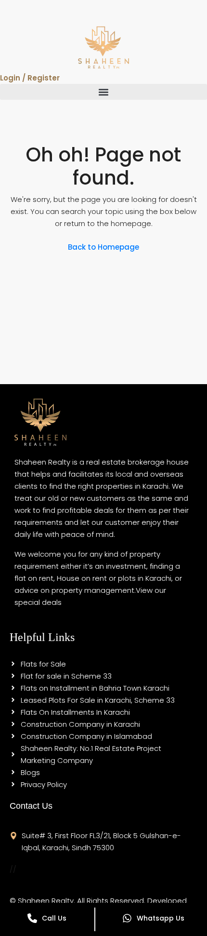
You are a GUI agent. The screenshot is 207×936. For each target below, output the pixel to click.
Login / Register (30, 78)
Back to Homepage (103, 247)
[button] (103, 92)
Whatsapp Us (160, 918)
